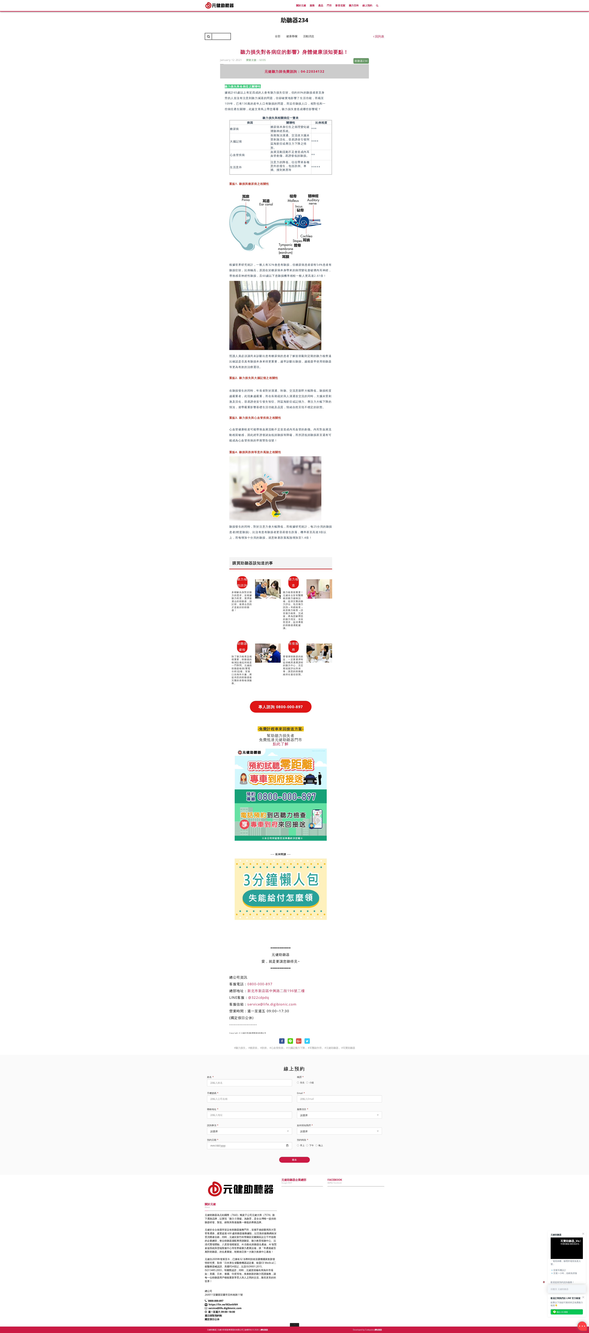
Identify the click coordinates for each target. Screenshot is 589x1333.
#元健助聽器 (331, 1048)
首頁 (207, 29)
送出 (294, 1159)
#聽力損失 (239, 1048)
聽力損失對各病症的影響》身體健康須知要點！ (250, 29)
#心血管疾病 (276, 1048)
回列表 (379, 36)
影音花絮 (340, 5)
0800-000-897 (259, 984)
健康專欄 (291, 36)
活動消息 (308, 36)
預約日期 (211, 1139)
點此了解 (281, 743)
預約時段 (301, 1139)
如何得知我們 (304, 1125)
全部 (277, 36)
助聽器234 (218, 29)
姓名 (209, 1076)
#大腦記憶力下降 (295, 1048)
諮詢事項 (211, 1125)
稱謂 (299, 1076)
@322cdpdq (258, 997)
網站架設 (264, 1329)
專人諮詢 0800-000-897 (280, 706)
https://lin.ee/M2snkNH (223, 1304)
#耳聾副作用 (315, 1048)
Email (300, 1093)
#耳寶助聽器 (348, 1048)
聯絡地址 (211, 1109)
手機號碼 (211, 1093)
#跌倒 (263, 1048)
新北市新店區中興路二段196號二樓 (276, 990)
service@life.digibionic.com (271, 1004)
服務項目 (301, 1109)
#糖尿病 (252, 1048)
